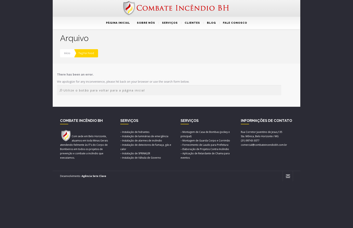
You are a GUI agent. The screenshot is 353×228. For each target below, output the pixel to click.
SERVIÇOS (170, 22)
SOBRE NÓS (146, 22)
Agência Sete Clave (94, 176)
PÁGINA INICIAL (118, 22)
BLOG (211, 22)
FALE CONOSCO (235, 22)
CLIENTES (192, 22)
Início (67, 53)
